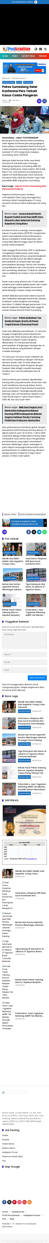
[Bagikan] (44, 101)
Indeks (5, 1135)
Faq (4, 1160)
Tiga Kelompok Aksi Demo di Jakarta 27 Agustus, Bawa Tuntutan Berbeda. (35, 587)
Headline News (8, 82)
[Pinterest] (14, 1202)
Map (12, 1219)
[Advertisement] (24, 484)
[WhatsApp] (44, 532)
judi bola (21, 1242)
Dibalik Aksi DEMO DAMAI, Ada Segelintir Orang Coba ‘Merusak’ (12, 561)
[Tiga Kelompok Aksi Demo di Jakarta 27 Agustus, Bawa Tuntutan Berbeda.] (36, 575)
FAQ (4, 1219)
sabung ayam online (8, 1241)
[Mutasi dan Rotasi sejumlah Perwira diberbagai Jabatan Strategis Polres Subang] (12, 575)
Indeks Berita (8, 1143)
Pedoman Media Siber (12, 1156)
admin (4, 100)
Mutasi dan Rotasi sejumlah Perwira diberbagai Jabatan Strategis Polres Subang (12, 587)
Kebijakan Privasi (10, 1152)
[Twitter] (34, 532)
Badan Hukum (8, 1148)
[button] (36, 49)
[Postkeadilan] (17, 49)
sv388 (16, 1242)
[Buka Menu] (40, 49)
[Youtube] (24, 1202)
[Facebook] (28, 532)
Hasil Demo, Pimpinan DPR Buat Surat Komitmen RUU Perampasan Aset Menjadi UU (36, 561)
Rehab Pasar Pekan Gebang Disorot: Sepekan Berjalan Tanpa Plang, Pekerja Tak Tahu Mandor (12, 613)
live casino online (37, 1242)
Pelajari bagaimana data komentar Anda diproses (23, 689)
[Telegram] (39, 532)
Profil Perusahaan (11, 1215)
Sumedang (28, 82)
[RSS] (29, 1202)
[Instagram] (19, 1202)
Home (5, 1211)
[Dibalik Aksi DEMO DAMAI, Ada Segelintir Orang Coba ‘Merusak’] (12, 549)
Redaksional (18, 1211)
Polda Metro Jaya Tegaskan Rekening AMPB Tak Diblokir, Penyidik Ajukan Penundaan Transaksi (35, 613)
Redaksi (5, 1139)
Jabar (19, 82)
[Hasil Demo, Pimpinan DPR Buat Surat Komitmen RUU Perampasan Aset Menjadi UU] (36, 549)
